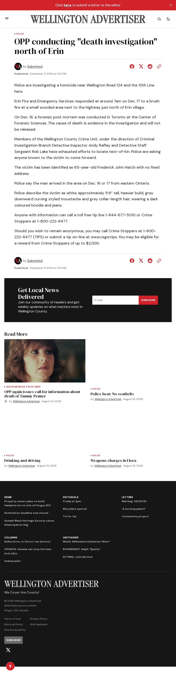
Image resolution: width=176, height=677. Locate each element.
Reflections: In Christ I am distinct (27, 541)
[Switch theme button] (168, 19)
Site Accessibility (15, 630)
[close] (170, 5)
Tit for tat (69, 516)
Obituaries (70, 537)
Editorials (70, 497)
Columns (10, 537)
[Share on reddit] (150, 66)
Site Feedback (38, 624)
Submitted (34, 66)
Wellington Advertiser (26, 401)
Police (20, 34)
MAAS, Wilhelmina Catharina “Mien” (86, 541)
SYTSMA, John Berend (77, 557)
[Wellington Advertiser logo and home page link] (88, 19)
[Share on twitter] (141, 66)
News (38, 387)
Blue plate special (74, 509)
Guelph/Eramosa (15, 387)
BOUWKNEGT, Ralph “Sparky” (81, 549)
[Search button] (159, 19)
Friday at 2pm (72, 501)
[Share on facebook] (133, 66)
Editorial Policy (13, 624)
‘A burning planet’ (134, 509)
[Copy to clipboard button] (158, 66)
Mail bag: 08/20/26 (134, 501)
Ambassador (12, 561)
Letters (127, 497)
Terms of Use (12, 619)
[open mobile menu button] (7, 19)
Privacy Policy (38, 619)
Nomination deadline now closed (26, 513)
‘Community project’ (135, 516)
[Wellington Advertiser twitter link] (8, 650)
